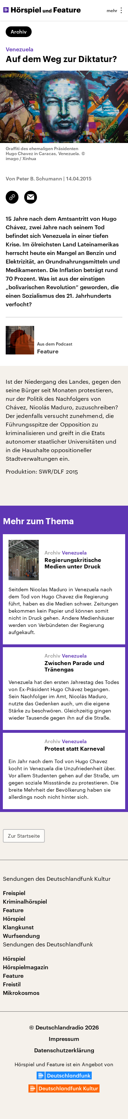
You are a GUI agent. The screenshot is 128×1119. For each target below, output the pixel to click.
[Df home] (64, 1077)
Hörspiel (14, 918)
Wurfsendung (21, 935)
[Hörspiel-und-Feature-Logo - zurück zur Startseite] (42, 10)
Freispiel (14, 892)
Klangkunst (18, 927)
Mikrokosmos (21, 992)
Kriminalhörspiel (25, 901)
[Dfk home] (64, 1090)
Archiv (19, 32)
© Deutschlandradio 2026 (64, 1027)
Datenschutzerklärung (64, 1050)
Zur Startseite (24, 836)
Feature (13, 909)
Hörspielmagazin (25, 967)
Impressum (64, 1038)
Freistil (12, 984)
